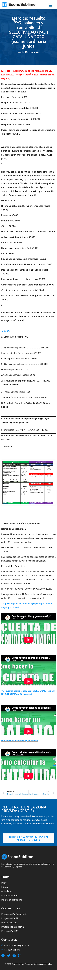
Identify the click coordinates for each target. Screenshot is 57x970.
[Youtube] (14, 955)
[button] (50, 5)
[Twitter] (8, 955)
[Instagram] (19, 955)
